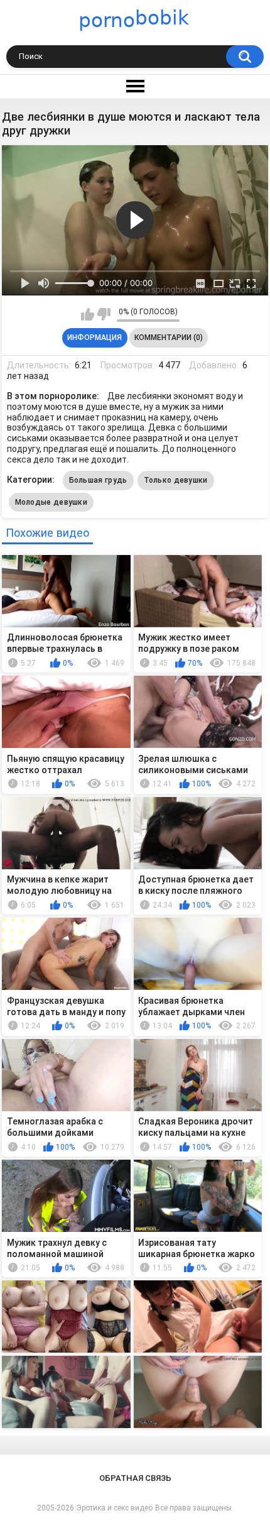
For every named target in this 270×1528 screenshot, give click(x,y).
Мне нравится (87, 314)
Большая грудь (98, 480)
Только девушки (176, 480)
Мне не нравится (104, 314)
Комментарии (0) (168, 337)
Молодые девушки (51, 502)
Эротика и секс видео (115, 1507)
